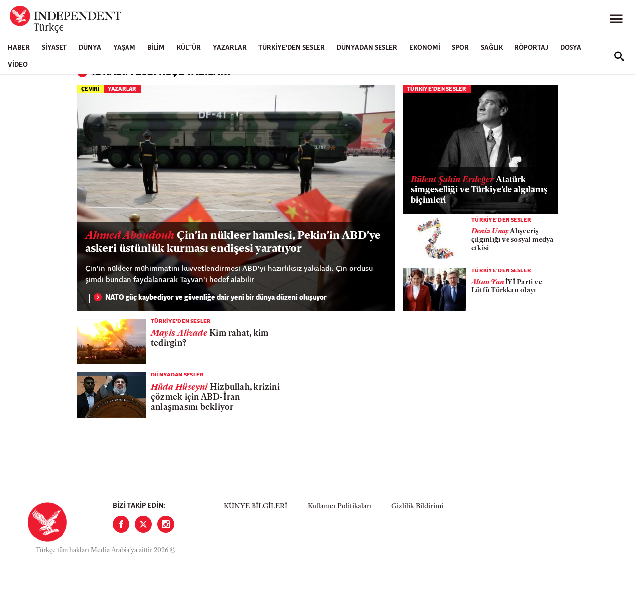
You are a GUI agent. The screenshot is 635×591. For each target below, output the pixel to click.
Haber (19, 48)
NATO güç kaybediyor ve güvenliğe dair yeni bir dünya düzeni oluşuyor (216, 298)
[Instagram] (165, 524)
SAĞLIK (492, 48)
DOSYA (570, 48)
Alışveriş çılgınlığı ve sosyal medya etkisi (512, 240)
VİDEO (18, 65)
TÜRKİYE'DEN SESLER (291, 48)
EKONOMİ (424, 48)
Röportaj (531, 48)
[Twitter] (143, 524)
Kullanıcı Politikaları (340, 506)
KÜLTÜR (189, 48)
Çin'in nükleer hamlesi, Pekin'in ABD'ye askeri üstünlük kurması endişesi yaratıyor (233, 242)
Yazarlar (230, 48)
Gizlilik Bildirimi (417, 506)
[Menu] (616, 19)
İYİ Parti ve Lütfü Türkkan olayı (506, 287)
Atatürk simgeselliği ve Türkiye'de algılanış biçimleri (479, 190)
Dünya (90, 48)
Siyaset (54, 48)
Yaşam (124, 48)
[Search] (619, 56)
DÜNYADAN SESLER (367, 48)
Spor (460, 48)
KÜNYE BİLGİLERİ (255, 506)
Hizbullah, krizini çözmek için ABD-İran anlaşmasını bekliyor (215, 397)
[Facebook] (121, 524)
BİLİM (156, 48)
